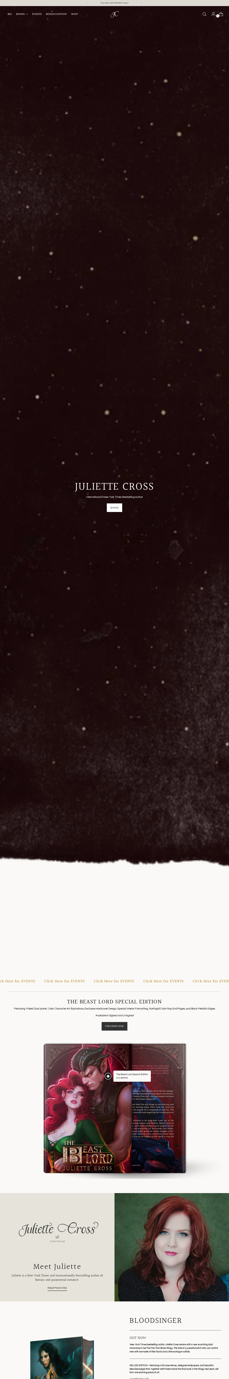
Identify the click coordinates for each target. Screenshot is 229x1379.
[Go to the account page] (212, 14)
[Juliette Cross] (114, 14)
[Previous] (88, 3)
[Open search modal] (204, 14)
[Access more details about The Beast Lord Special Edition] (108, 1076)
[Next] (141, 3)
